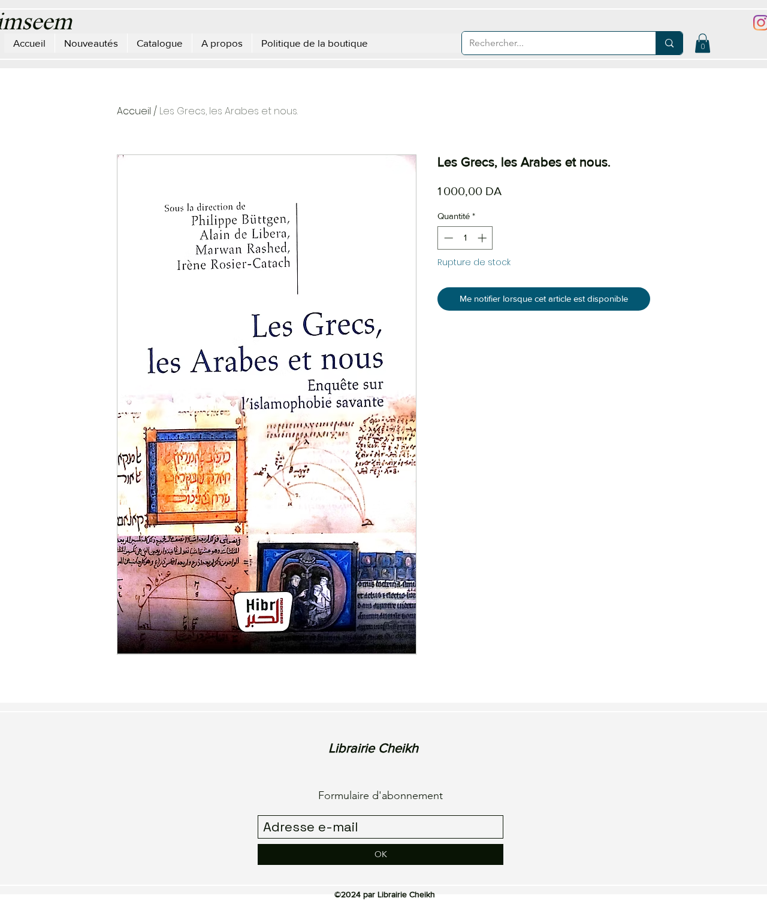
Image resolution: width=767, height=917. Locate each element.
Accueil (134, 111)
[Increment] (483, 238)
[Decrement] (447, 238)
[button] (702, 43)
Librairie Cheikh (373, 748)
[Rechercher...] (669, 43)
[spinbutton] (465, 238)
